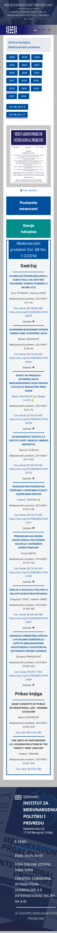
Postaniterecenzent (28, 205)
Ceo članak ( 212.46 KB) (28, 568)
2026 (12, 57)
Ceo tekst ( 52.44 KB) (28, 732)
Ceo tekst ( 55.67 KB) (28, 769)
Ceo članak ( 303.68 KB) (28, 614)
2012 (36, 88)
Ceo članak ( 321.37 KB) (28, 514)
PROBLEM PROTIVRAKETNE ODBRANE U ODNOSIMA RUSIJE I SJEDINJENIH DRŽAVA (29, 490)
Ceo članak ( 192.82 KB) (28, 415)
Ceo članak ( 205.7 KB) (28, 671)
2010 (23, 96)
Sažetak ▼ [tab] (28, 321)
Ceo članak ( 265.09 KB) (28, 465)
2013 (24, 88)
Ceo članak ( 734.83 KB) (28, 354)
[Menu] (49, 30)
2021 (36, 65)
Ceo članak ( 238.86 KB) (28, 308)
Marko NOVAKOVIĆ (23, 396)
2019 (24, 72)
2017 (11, 80)
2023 (12, 65)
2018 (36, 72)
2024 (37, 57)
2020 (12, 72)
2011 (11, 96)
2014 (11, 88)
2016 (24, 80)
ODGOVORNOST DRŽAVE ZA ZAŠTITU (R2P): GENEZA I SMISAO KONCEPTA (28, 440)
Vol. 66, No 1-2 (17, 114)
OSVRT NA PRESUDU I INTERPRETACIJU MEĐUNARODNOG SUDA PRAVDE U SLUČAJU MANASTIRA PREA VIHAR (28, 383)
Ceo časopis (30, 190)
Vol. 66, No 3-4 (17, 106)
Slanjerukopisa (28, 228)
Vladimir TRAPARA (27, 499)
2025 (24, 57)
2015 (36, 80)
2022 (24, 65)
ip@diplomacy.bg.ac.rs (34, 847)
